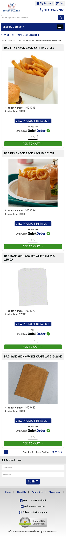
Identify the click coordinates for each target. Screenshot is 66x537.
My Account (44, 3)
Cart (60, 3)
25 (52, 452)
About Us (21, 492)
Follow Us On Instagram (34, 512)
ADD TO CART (33, 143)
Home (8, 492)
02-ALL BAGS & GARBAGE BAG (16, 41)
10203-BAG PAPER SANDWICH (46, 41)
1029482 (30, 407)
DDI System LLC (50, 531)
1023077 (30, 310)
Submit (33, 481)
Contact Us (37, 492)
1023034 (30, 210)
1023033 (30, 107)
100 (60, 452)
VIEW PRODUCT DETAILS (33, 120)
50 (56, 452)
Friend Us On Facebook (34, 500)
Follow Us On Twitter (34, 506)
